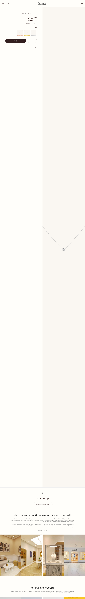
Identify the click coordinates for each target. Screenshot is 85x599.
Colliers (29, 13)
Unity (23, 13)
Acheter (35, 13)
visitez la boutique (42, 530)
